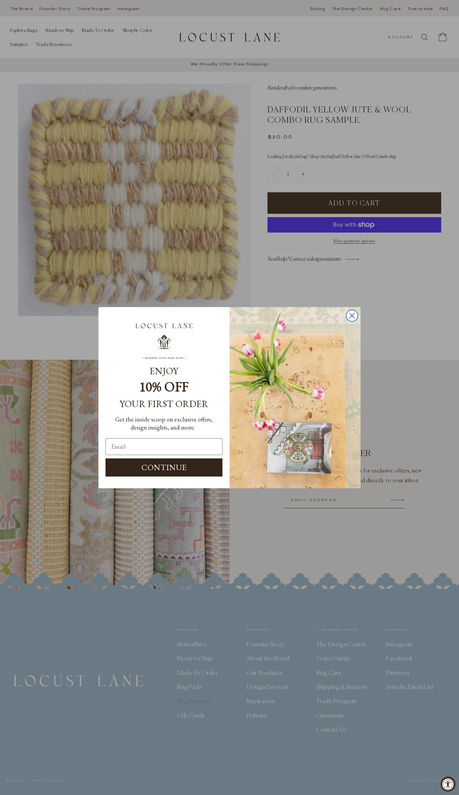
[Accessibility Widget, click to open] (448, 784)
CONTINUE (164, 467)
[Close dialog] (352, 315)
